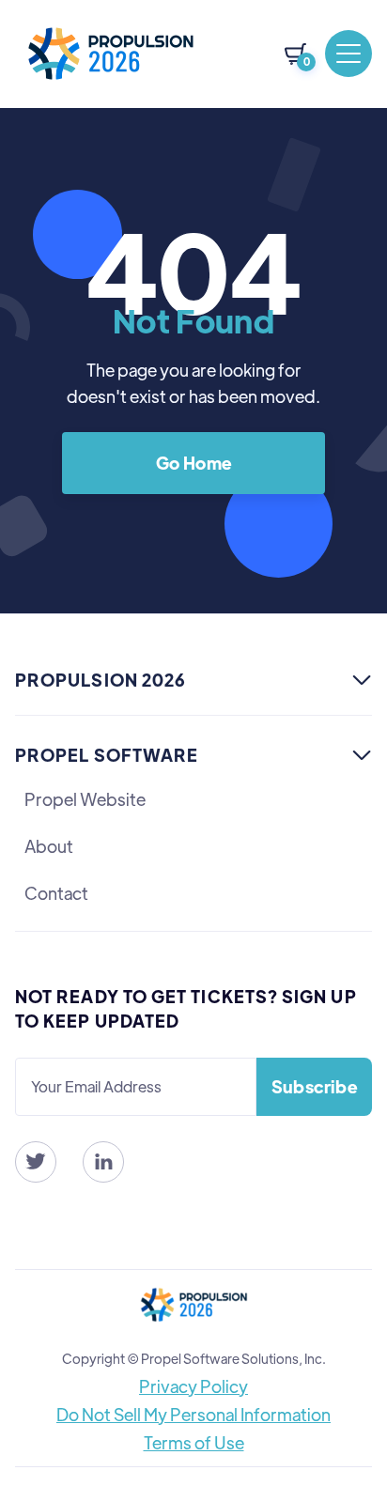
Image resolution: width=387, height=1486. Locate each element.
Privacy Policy (193, 1386)
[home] (111, 53)
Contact (56, 893)
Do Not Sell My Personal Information (193, 1414)
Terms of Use (194, 1442)
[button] (295, 54)
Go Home (194, 462)
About (48, 846)
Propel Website (85, 799)
